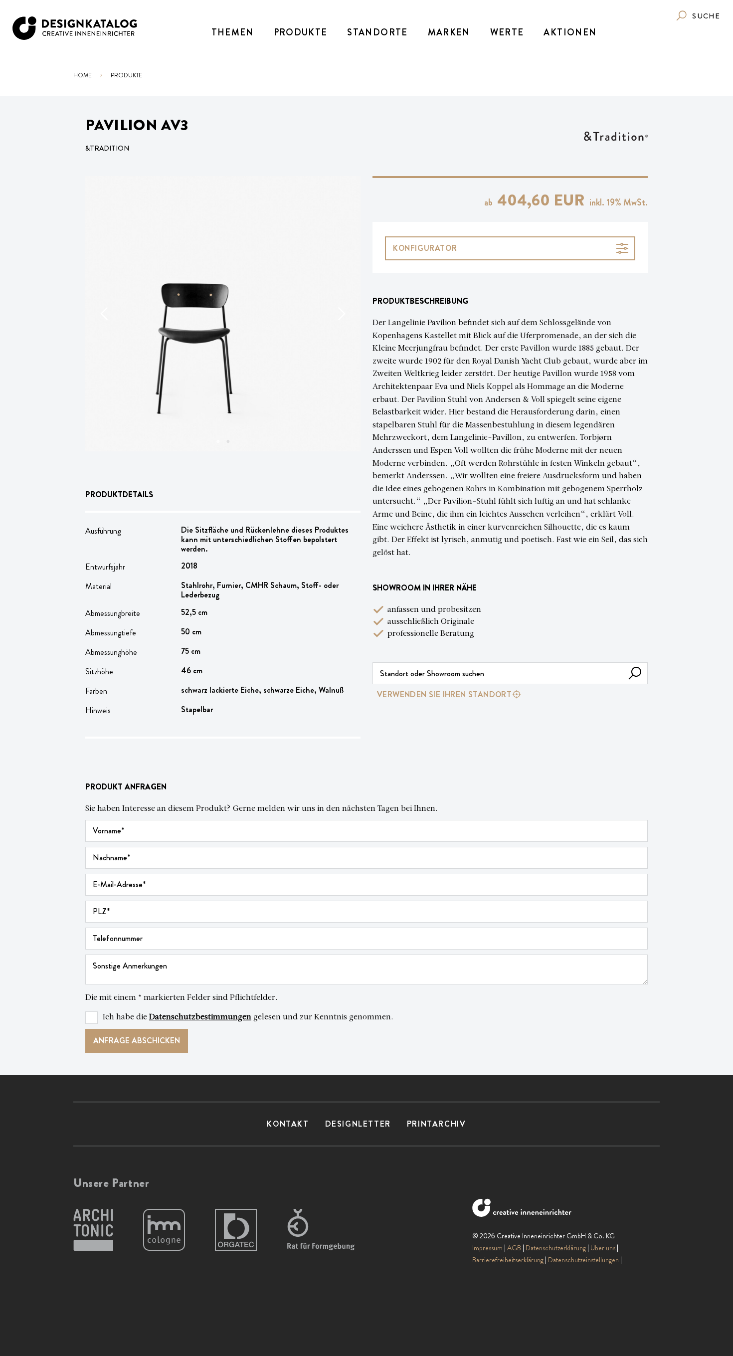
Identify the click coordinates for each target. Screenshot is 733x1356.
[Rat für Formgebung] (323, 1230)
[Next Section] (341, 313)
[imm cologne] (164, 1230)
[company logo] (75, 28)
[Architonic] (93, 1230)
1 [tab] (218, 441)
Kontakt (288, 1124)
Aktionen (570, 32)
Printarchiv (436, 1124)
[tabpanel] (223, 313)
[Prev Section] (105, 313)
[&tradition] (616, 136)
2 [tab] (228, 441)
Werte (507, 32)
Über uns (602, 1248)
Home (82, 75)
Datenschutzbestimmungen (200, 1017)
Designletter (358, 1124)
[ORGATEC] (236, 1230)
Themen (232, 32)
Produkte (301, 32)
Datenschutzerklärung (556, 1248)
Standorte (377, 32)
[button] (635, 673)
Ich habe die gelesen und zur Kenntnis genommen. (248, 1017)
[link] (697, 15)
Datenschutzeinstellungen (583, 1260)
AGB (514, 1248)
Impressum (487, 1248)
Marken (449, 32)
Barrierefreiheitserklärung (508, 1260)
